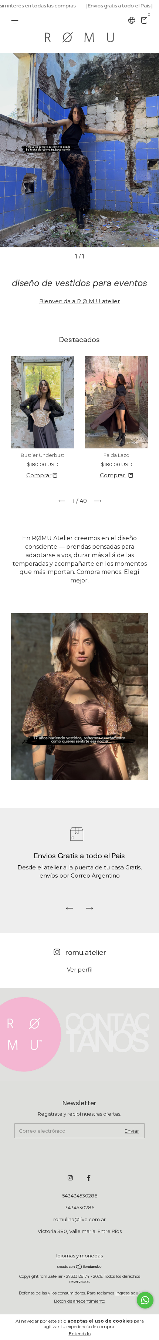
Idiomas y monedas (79, 1256)
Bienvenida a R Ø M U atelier (79, 301)
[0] (143, 21)
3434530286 (79, 1207)
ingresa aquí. (127, 1293)
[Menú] (16, 20)
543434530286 (79, 1196)
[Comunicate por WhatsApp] (145, 1300)
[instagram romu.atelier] (70, 1178)
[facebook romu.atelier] (89, 1178)
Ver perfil (79, 969)
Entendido (80, 1333)
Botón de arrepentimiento (79, 1301)
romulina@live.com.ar (79, 1219)
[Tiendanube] (80, 1267)
